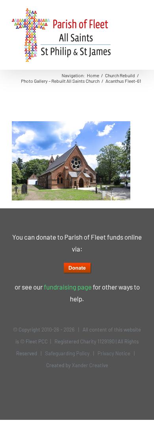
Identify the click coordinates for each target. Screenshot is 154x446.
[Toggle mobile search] (125, 12)
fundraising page (68, 287)
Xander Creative (90, 365)
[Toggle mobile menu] (139, 12)
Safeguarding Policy (67, 353)
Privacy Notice (114, 353)
